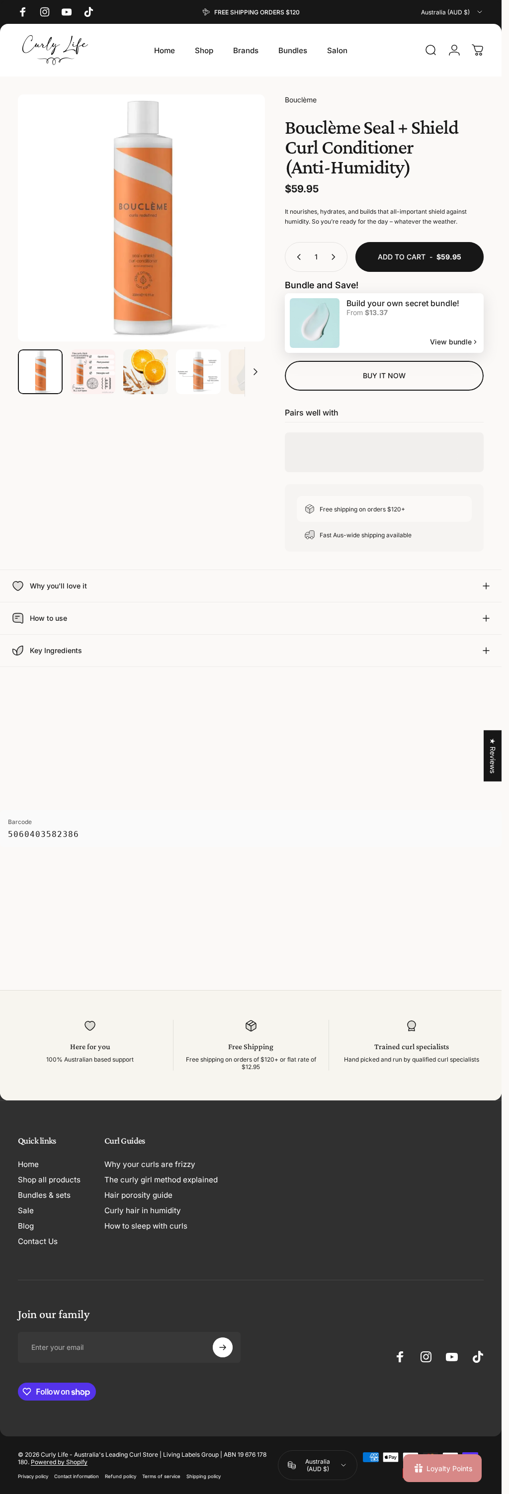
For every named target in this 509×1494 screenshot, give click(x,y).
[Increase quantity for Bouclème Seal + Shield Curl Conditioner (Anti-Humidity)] (335, 257)
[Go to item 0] (40, 371)
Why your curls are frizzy (149, 1164)
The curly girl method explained (161, 1179)
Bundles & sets (44, 1195)
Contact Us (38, 1241)
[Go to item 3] (145, 371)
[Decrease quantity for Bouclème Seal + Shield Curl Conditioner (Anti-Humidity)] (296, 257)
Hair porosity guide (138, 1195)
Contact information (76, 1476)
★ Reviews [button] (493, 755)
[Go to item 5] (251, 371)
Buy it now (384, 375)
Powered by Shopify (59, 1462)
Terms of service (161, 1476)
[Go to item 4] (198, 371)
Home (28, 1164)
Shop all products (49, 1179)
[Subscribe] (223, 1347)
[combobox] (452, 12)
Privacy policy (33, 1476)
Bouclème (301, 99)
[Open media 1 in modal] (141, 217)
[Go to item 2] (93, 371)
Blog (26, 1226)
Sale (26, 1210)
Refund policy (120, 1476)
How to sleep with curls (145, 1226)
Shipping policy (203, 1476)
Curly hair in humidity (142, 1210)
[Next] (241, 234)
